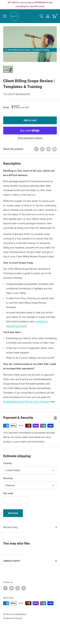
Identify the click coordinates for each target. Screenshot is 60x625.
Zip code (8, 493)
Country (7, 463)
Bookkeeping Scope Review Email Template (26, 401)
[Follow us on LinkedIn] (23, 588)
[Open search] (41, 16)
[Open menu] (4, 16)
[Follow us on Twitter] (11, 588)
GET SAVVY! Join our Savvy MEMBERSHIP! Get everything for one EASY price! (30, 4)
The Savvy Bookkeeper (16, 94)
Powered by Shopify (12, 618)
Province (8, 478)
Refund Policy (10, 527)
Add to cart (30, 120)
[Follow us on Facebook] (5, 588)
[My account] (47, 16)
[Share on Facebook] (36, 149)
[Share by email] (54, 149)
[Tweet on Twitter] (48, 149)
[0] (54, 16)
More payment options (30, 137)
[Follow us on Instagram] (17, 588)
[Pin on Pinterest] (42, 149)
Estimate (13, 513)
